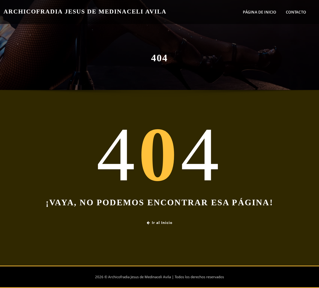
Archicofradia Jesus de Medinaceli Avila (85, 11)
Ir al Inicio (162, 222)
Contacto (296, 12)
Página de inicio (259, 12)
